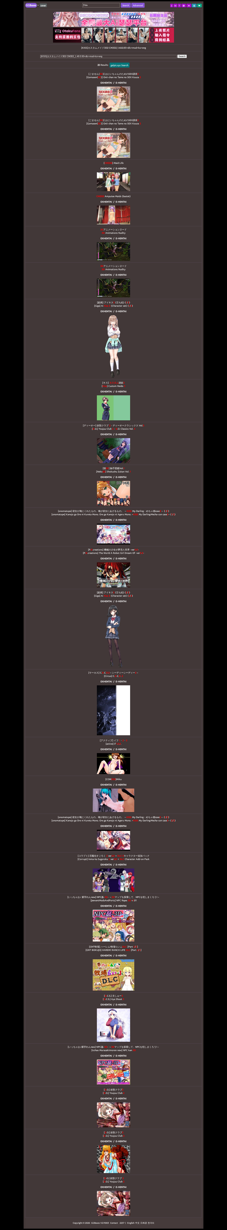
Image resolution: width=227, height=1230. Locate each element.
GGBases (95, 1222)
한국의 (151, 1222)
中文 (137, 1222)
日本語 (143, 1222)
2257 (122, 1222)
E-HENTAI (121, 82)
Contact (114, 1222)
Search (182, 56)
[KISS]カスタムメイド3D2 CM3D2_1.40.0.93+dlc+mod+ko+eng (113, 47)
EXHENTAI (106, 82)
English (130, 1222)
